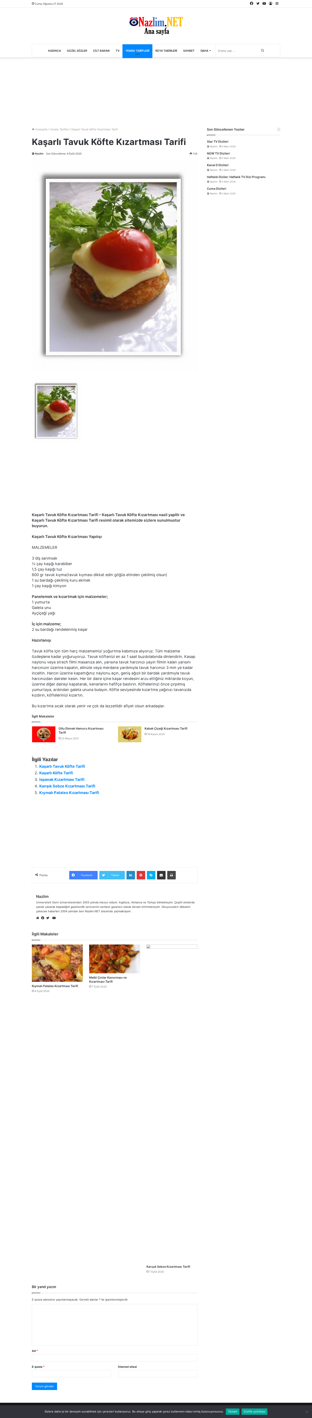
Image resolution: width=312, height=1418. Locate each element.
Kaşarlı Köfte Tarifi (56, 773)
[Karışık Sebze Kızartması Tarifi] (171, 1103)
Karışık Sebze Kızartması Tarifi (67, 786)
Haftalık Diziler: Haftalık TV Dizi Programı (236, 177)
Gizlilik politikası (254, 1411)
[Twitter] (48, 918)
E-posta (38, 1366)
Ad (35, 1351)
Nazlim (39, 153)
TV (117, 50)
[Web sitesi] (38, 918)
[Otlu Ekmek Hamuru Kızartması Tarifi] (43, 734)
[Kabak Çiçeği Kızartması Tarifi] (129, 734)
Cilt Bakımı (101, 50)
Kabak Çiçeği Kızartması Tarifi (166, 728)
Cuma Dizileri (216, 188)
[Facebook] (43, 918)
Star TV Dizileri (217, 141)
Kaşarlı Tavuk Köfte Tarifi (62, 766)
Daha (204, 50)
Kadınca (54, 50)
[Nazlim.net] (156, 26)
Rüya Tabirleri (166, 50)
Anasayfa (40, 129)
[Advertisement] (156, 91)
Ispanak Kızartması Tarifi (61, 779)
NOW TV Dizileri (218, 153)
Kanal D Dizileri (218, 165)
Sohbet (189, 50)
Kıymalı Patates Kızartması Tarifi (69, 792)
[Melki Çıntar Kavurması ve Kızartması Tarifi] (114, 958)
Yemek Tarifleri (137, 50)
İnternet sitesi (127, 1366)
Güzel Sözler (77, 50)
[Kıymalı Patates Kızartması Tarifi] (57, 963)
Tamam (232, 1411)
